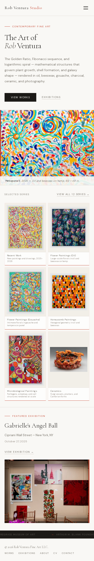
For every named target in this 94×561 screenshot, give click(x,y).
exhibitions (26, 553)
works (9, 553)
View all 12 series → (73, 194)
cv (55, 553)
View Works (20, 97)
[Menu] (85, 8)
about (44, 553)
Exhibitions (51, 97)
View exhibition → (19, 451)
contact (68, 553)
